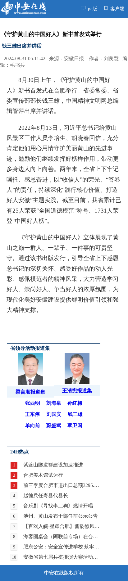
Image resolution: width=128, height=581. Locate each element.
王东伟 (32, 414)
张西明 (32, 403)
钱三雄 (75, 414)
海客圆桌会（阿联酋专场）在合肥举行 (61, 536)
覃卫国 (74, 425)
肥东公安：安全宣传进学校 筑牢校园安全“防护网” (61, 546)
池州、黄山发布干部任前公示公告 (60, 516)
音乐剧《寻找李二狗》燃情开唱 (58, 505)
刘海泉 (53, 403)
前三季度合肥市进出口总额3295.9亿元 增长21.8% (61, 485)
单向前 (32, 425)
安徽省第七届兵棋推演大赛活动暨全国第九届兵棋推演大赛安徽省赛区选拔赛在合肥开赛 (61, 557)
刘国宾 (54, 414)
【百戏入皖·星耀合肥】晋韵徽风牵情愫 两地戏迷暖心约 (61, 526)
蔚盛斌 (53, 425)
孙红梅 (74, 403)
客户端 (116, 8)
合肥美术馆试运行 (43, 475)
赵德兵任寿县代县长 (45, 495)
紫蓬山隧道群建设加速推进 (53, 464)
